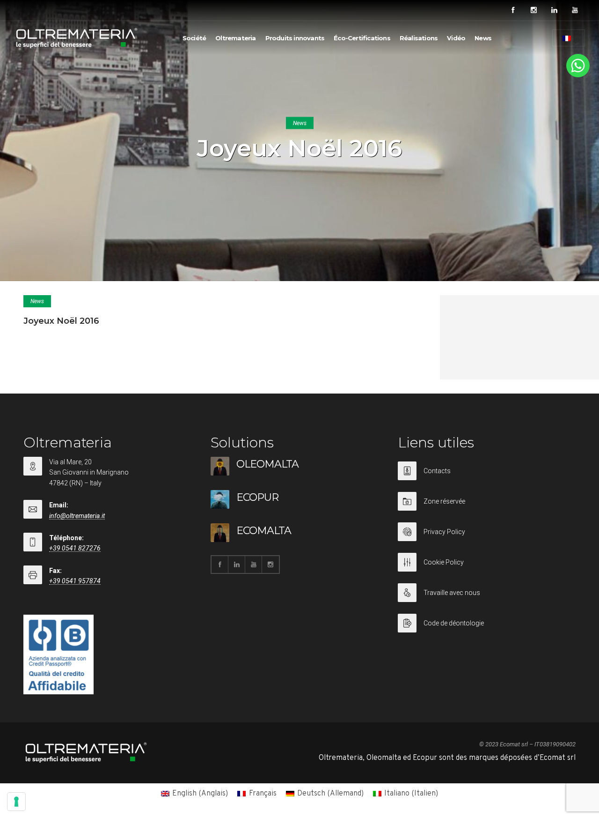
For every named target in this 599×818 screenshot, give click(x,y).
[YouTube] (574, 10)
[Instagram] (533, 10)
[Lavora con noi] (487, 598)
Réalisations (419, 38)
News (483, 38)
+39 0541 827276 (75, 548)
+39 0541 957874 (75, 581)
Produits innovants (295, 38)
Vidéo (456, 38)
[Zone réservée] (487, 507)
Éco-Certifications (362, 38)
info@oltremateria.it (77, 516)
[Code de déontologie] (487, 623)
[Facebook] (513, 10)
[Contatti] (487, 476)
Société (194, 38)
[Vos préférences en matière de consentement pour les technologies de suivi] (16, 802)
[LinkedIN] (554, 10)
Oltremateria (235, 38)
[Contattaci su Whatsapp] (578, 75)
